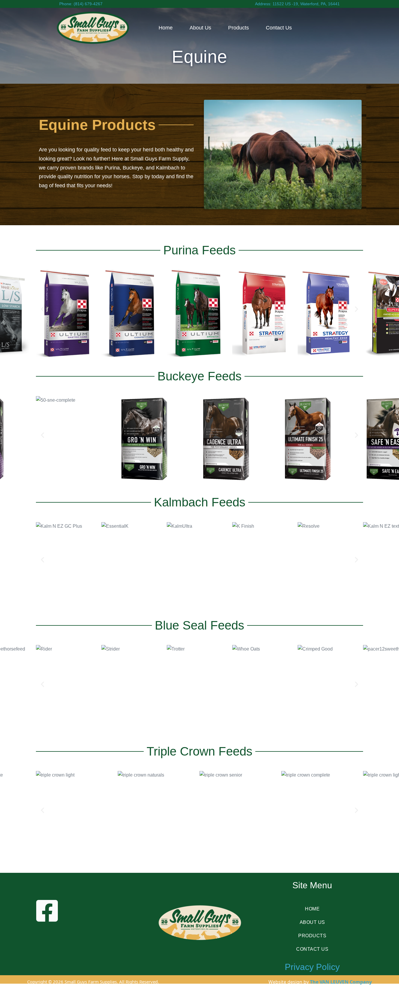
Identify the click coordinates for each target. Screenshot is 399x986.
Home (166, 28)
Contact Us (279, 28)
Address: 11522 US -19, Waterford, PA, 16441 (297, 3)
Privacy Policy (312, 967)
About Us (200, 28)
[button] (42, 309)
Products (238, 28)
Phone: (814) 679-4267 (81, 3)
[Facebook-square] (59, 923)
